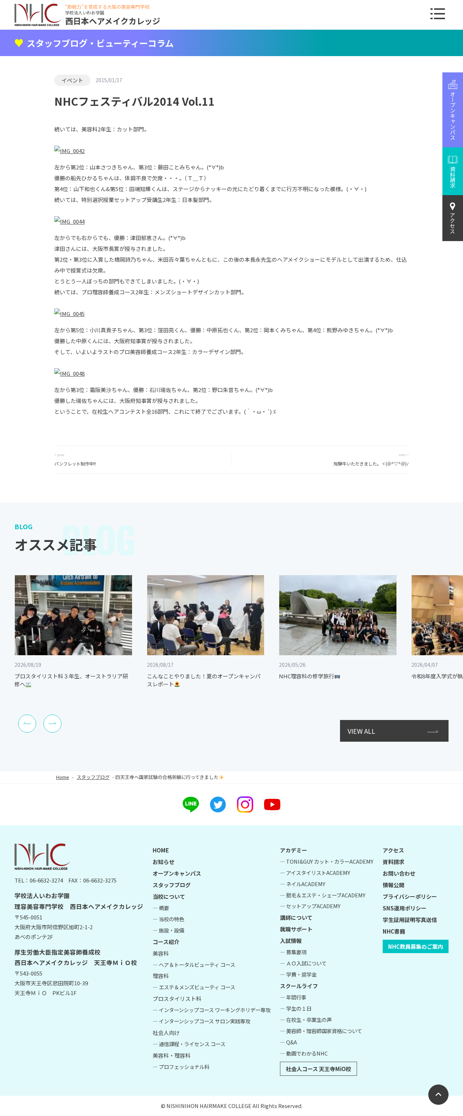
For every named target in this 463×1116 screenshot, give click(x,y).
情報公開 (393, 885)
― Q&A (288, 1042)
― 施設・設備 (168, 930)
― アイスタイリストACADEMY (315, 872)
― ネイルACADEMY (302, 884)
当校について (169, 896)
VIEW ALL (361, 731)
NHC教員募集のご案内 (415, 946)
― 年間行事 (293, 997)
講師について (296, 917)
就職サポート (296, 929)
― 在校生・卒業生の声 (306, 1019)
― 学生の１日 (295, 1008)
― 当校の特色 (168, 919)
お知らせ (163, 862)
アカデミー (293, 850)
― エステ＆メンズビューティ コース (194, 987)
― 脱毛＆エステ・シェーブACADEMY (322, 895)
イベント (72, 80)
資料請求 (393, 862)
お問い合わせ (399, 873)
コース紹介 (166, 942)
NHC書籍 (394, 931)
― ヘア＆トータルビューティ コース (194, 964)
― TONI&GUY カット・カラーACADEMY (326, 861)
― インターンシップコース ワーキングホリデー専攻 (212, 1010)
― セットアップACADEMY (310, 906)
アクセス (452, 223)
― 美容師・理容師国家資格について (321, 1031)
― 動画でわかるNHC (304, 1053)
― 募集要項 (293, 952)
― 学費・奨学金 (298, 974)
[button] (27, 724)
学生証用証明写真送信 (410, 919)
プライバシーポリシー (410, 896)
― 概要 (161, 907)
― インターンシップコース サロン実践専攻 (201, 1021)
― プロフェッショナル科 (181, 1066)
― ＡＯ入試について (303, 963)
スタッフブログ (93, 777)
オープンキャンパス (177, 873)
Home (62, 777)
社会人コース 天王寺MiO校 (318, 1069)
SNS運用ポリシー (404, 908)
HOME (161, 850)
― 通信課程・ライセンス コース (189, 1044)
